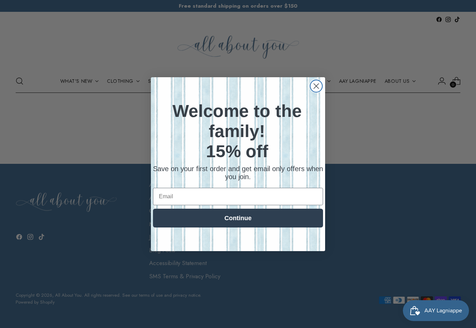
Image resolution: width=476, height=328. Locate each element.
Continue (238, 218)
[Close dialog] (316, 86)
